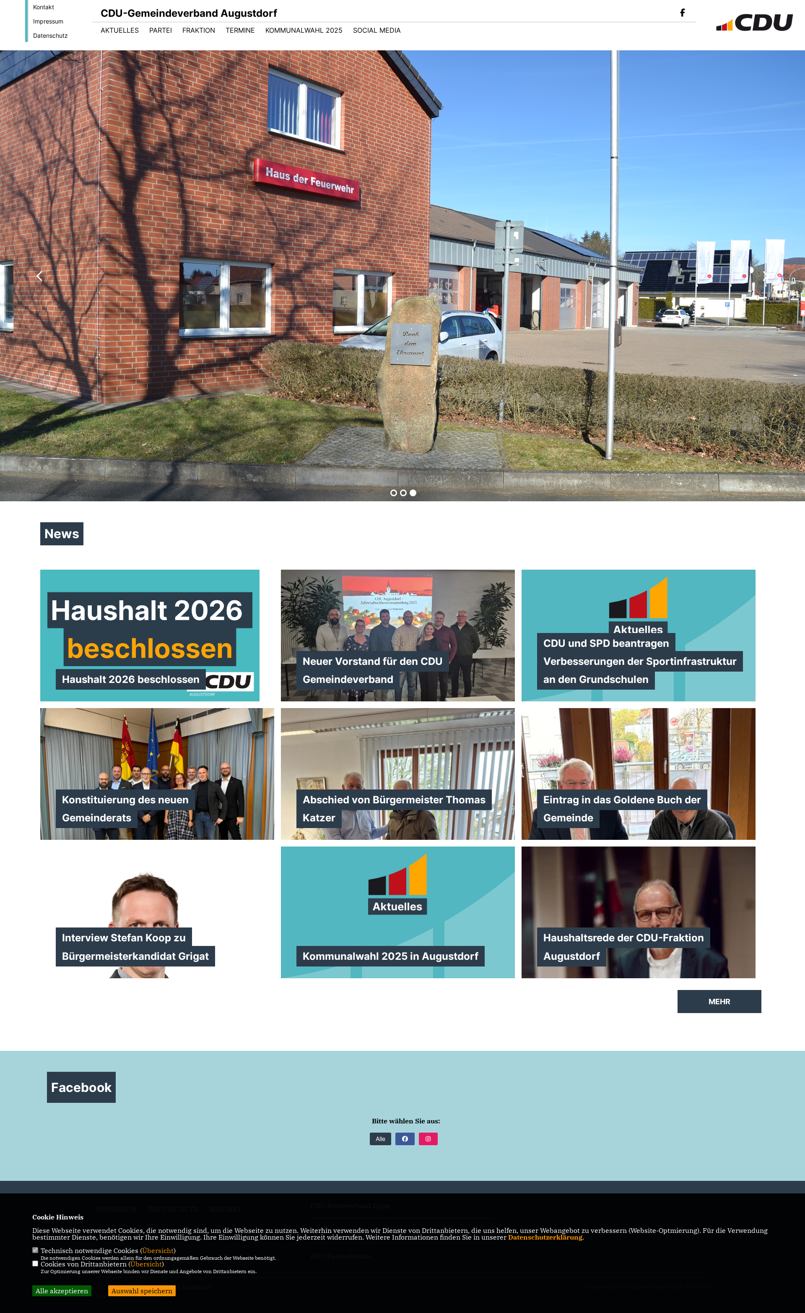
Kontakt (43, 6)
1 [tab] (393, 493)
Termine (240, 30)
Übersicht (158, 1250)
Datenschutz (50, 35)
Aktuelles (120, 30)
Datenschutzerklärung (545, 1237)
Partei (160, 30)
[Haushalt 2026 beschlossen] (157, 635)
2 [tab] (403, 493)
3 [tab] (413, 493)
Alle (380, 1138)
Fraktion (198, 30)
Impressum (48, 21)
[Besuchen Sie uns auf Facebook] (683, 13)
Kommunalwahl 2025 (304, 30)
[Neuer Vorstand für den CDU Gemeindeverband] (398, 635)
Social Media (377, 30)
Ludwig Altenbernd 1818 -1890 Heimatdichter (352, 338)
